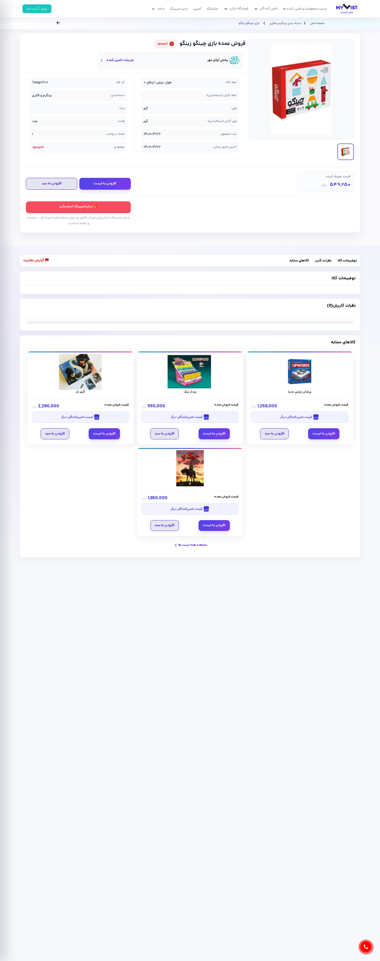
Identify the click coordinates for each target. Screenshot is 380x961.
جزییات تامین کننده (120, 60)
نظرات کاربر (323, 261)
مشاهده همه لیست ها (192, 545)
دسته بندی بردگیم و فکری (285, 23)
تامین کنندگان (269, 8)
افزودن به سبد (52, 183)
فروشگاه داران (239, 8)
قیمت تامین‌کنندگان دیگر (296, 417)
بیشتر (161, 8)
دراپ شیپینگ (179, 8)
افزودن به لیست (105, 183)
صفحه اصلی (317, 23)
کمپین (197, 8)
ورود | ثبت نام (37, 9)
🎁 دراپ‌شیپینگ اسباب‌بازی (78, 206)
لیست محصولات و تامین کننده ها (304, 8)
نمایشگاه (212, 8)
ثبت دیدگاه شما (34, 308)
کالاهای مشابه (299, 261)
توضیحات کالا (347, 261)
